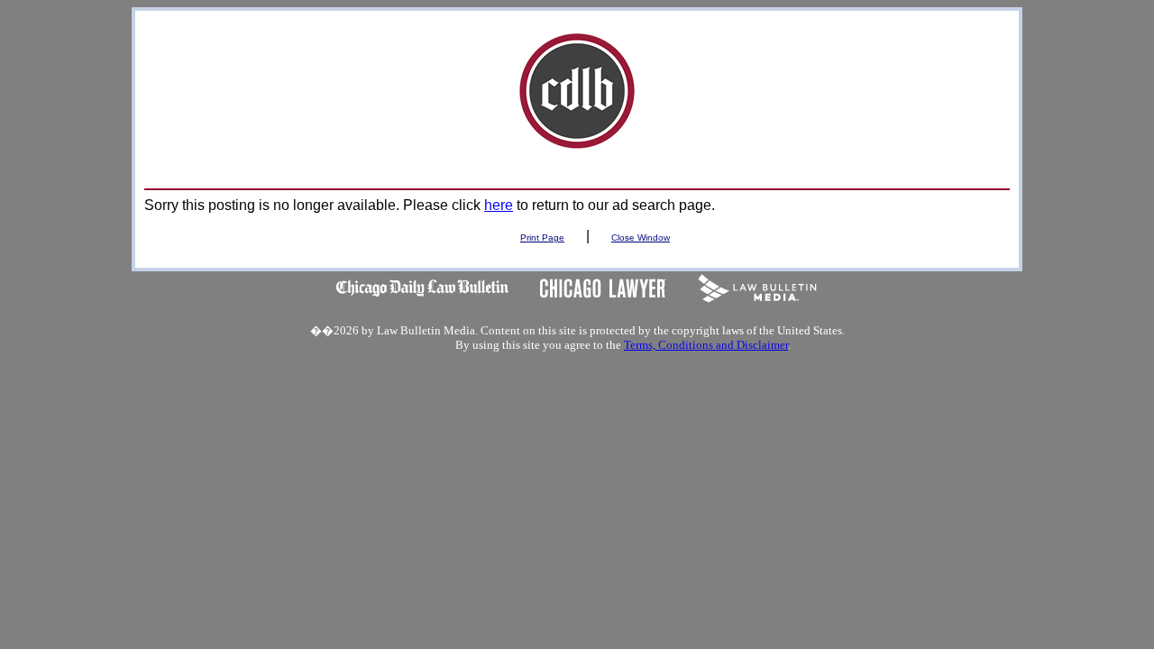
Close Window (640, 237)
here (498, 205)
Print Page (542, 237)
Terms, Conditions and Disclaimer (706, 345)
